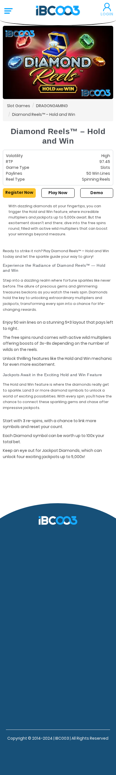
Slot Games (18, 106)
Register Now (19, 192)
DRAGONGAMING (52, 106)
